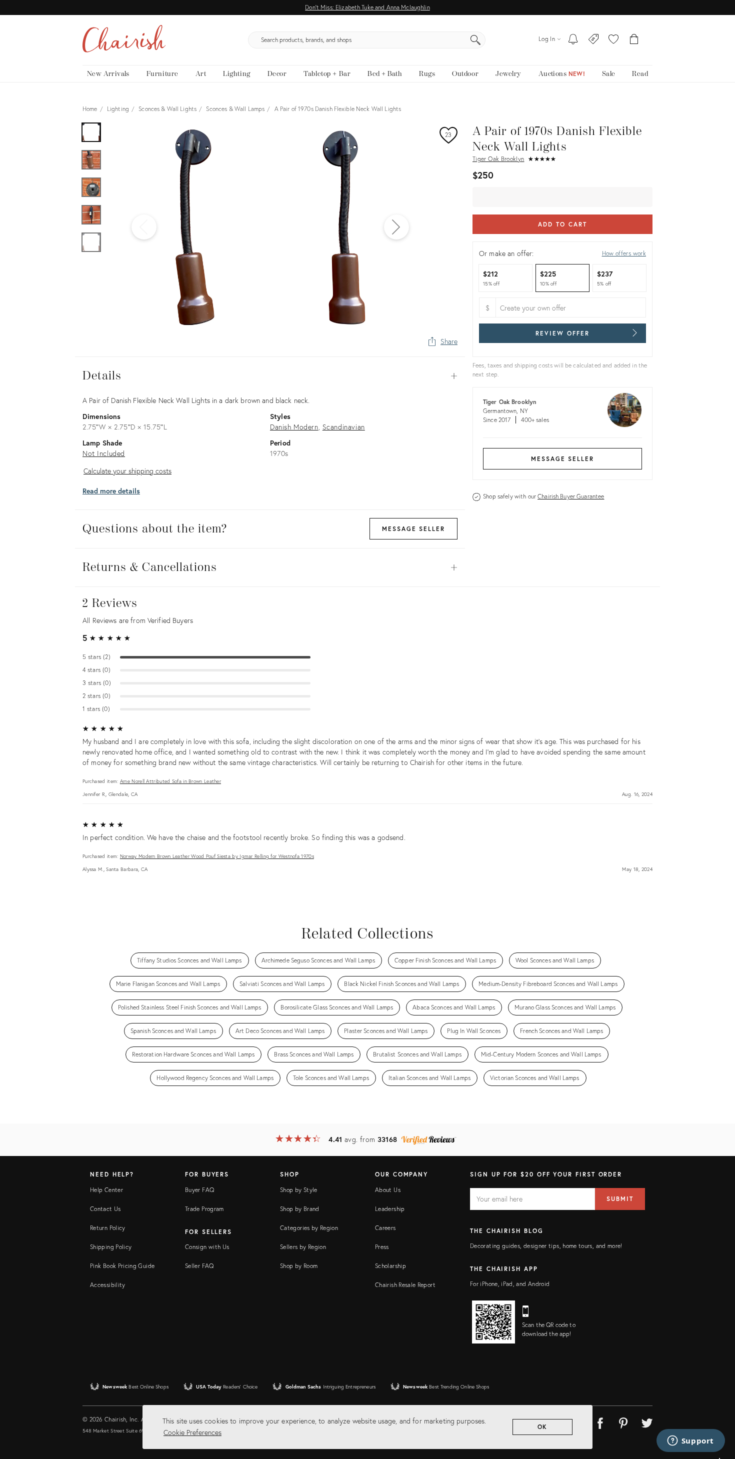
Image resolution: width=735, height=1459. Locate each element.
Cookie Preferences (193, 1432)
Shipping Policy (111, 1246)
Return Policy (108, 1228)
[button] (614, 40)
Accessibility (108, 1284)
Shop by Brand (300, 1208)
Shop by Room (299, 1266)
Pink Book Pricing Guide (122, 1266)
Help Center (106, 1190)
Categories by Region (309, 1228)
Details (270, 376)
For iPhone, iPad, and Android (510, 1284)
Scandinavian (343, 427)
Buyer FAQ (199, 1190)
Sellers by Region (303, 1246)
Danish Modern (294, 427)
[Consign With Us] (594, 40)
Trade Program (204, 1208)
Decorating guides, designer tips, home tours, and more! (546, 1246)
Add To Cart (562, 224)
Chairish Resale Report (405, 1284)
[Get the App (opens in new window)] (493, 1322)
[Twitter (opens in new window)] (647, 1421)
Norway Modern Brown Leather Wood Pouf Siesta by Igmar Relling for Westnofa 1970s (217, 856)
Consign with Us (207, 1246)
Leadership (390, 1208)
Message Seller (562, 458)
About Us (387, 1190)
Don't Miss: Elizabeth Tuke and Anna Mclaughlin (367, 7)
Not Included (103, 453)
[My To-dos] (573, 40)
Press (382, 1246)
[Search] (476, 40)
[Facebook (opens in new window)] (600, 1421)
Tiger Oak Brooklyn (498, 158)
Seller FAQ (199, 1266)
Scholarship (390, 1266)
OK (543, 1426)
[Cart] (634, 40)
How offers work (624, 253)
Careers (385, 1228)
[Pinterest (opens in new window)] (623, 1421)
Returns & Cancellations (270, 567)
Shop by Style (299, 1190)
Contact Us (105, 1208)
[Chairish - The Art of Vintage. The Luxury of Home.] (124, 40)
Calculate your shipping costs (128, 471)
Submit (620, 1198)
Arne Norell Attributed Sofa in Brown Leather (170, 781)
